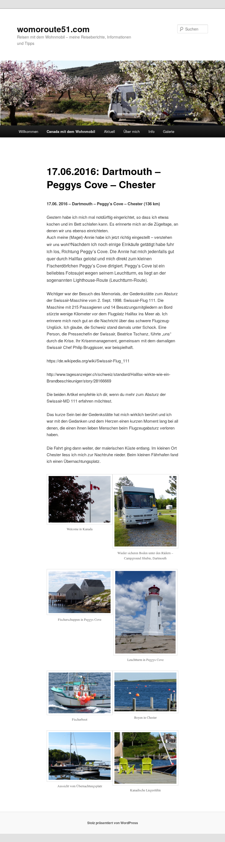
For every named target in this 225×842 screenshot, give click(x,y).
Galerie (168, 131)
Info (151, 131)
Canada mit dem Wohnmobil (71, 131)
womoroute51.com (53, 29)
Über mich (131, 131)
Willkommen (28, 131)
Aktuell (109, 131)
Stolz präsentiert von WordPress (112, 822)
